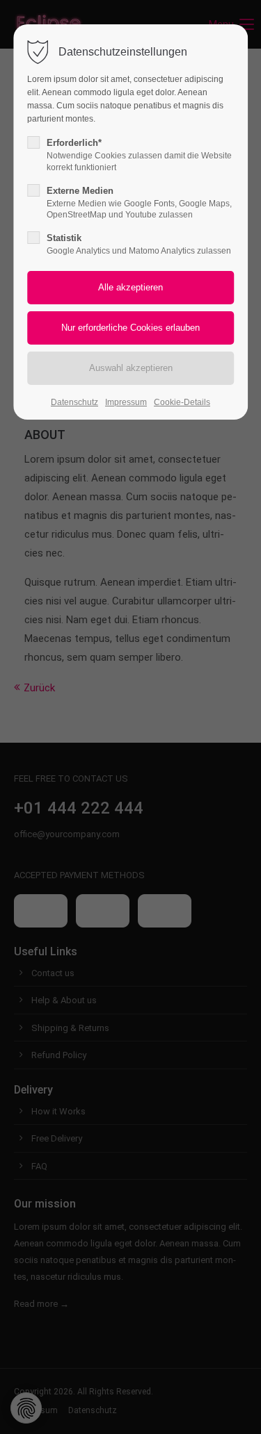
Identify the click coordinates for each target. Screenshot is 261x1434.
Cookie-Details (182, 402)
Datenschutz (74, 402)
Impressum (126, 402)
